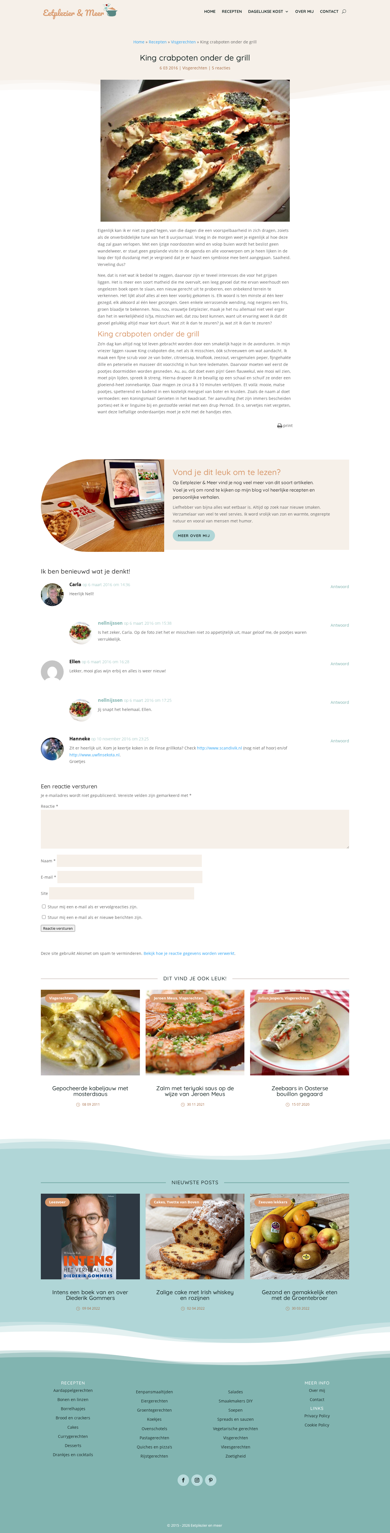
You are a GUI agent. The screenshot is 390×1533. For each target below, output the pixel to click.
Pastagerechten (154, 1437)
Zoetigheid (236, 1456)
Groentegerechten (154, 1410)
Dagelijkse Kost (265, 11)
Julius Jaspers (270, 998)
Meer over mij (194, 535)
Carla (75, 584)
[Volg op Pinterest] (210, 1480)
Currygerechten (73, 1436)
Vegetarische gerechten (235, 1428)
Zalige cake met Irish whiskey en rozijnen (195, 1294)
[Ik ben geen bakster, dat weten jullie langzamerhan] (220, 1500)
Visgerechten (183, 42)
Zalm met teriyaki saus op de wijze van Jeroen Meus (195, 1091)
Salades (235, 1391)
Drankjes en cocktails (73, 1454)
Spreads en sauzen (235, 1419)
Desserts (73, 1445)
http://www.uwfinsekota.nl (94, 755)
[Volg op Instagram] (197, 1480)
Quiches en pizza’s (154, 1447)
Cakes (159, 1202)
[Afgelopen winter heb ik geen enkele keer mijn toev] (169, 1500)
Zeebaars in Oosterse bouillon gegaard (300, 1091)
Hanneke (79, 739)
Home (210, 11)
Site (44, 893)
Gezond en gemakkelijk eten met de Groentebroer (299, 1294)
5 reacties (221, 68)
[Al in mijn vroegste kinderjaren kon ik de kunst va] (323, 1500)
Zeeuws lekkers (272, 1202)
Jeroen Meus (165, 998)
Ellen (75, 661)
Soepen (235, 1410)
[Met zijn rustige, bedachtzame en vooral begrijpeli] (66, 1500)
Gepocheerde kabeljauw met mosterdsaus (90, 1091)
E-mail (48, 877)
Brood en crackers (73, 1417)
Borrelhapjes (73, 1408)
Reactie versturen (58, 928)
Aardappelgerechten (73, 1390)
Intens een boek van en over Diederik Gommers (90, 1294)
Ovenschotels (154, 1428)
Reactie (49, 806)
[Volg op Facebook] (183, 1480)
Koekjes (154, 1419)
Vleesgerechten (235, 1447)
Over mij (304, 11)
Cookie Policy (317, 1425)
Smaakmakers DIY (236, 1401)
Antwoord (340, 586)
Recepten (232, 11)
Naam (48, 860)
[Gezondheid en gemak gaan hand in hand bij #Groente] (118, 1500)
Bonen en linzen (73, 1399)
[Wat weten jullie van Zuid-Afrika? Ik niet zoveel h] (272, 1500)
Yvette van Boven (183, 1202)
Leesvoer (57, 1202)
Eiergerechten (154, 1401)
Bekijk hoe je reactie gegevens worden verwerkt (189, 953)
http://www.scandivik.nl (219, 748)
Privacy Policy (317, 1415)
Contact (329, 11)
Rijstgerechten (154, 1456)
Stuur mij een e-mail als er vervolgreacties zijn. (93, 906)
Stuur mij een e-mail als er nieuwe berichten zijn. (95, 917)
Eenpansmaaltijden (154, 1391)
